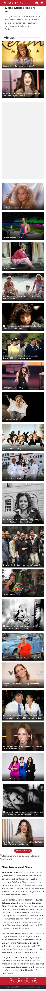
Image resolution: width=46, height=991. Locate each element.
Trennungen (8, 888)
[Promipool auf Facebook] (11, 981)
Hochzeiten (25, 888)
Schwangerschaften (33, 885)
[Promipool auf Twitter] (19, 981)
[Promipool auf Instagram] (27, 981)
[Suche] (37, 3)
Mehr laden (22, 850)
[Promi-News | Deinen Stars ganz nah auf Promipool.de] (18, 3)
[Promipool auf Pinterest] (35, 981)
